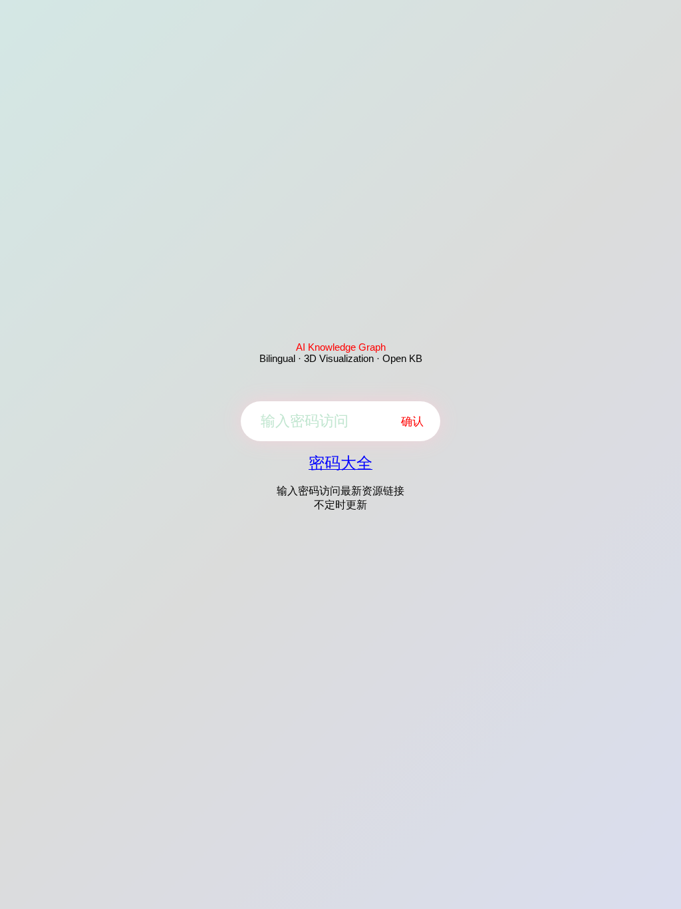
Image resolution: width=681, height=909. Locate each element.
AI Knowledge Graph (341, 347)
